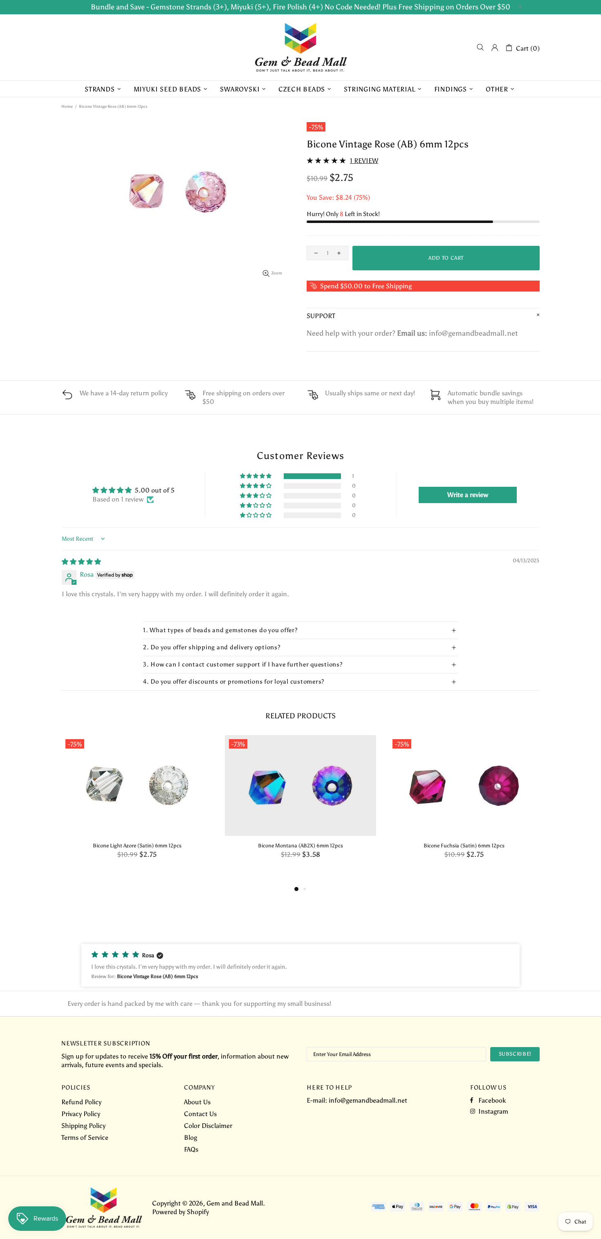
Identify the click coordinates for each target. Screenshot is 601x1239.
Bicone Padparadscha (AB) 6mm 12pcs (137, 845)
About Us (197, 1102)
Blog (190, 1137)
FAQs (191, 1149)
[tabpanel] (137, 805)
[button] (256, 476)
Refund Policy (81, 1102)
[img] (81, 562)
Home (67, 106)
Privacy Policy (80, 1114)
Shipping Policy (83, 1126)
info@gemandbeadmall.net (368, 1100)
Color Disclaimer (208, 1126)
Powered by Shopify (180, 1212)
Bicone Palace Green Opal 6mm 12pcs (301, 845)
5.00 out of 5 (155, 490)
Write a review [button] (467, 495)
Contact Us (200, 1114)
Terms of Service (84, 1137)
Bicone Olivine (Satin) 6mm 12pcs (464, 845)
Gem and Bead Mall (300, 47)
